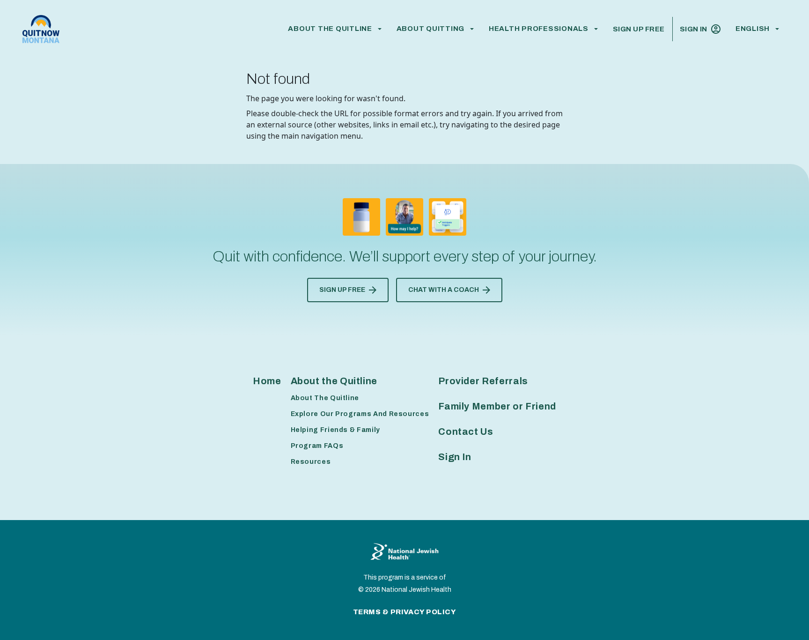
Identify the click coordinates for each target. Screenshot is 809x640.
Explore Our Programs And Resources (360, 413)
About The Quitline (325, 398)
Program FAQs (317, 445)
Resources (311, 461)
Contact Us (465, 431)
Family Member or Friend (497, 406)
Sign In (693, 29)
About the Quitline (330, 28)
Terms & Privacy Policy (404, 612)
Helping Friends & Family (335, 429)
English (752, 28)
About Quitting (431, 28)
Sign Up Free (639, 29)
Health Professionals (538, 28)
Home (267, 381)
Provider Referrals (483, 381)
